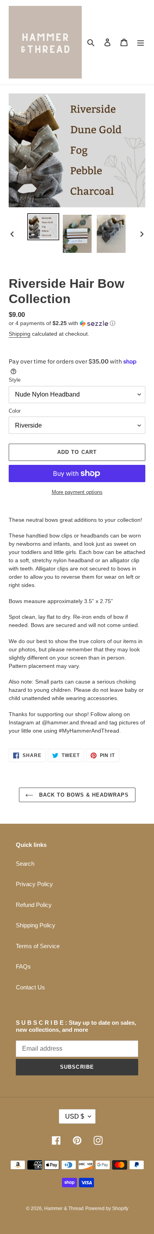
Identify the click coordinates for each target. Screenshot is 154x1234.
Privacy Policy (34, 884)
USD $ (74, 1116)
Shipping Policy (35, 925)
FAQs (23, 966)
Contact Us (30, 987)
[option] (43, 226)
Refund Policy (34, 904)
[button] (62, 323)
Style (15, 380)
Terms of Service (38, 946)
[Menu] (140, 42)
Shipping (19, 334)
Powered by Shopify (106, 1208)
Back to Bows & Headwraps (83, 795)
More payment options (77, 492)
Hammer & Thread (64, 1208)
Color (15, 411)
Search (25, 863)
